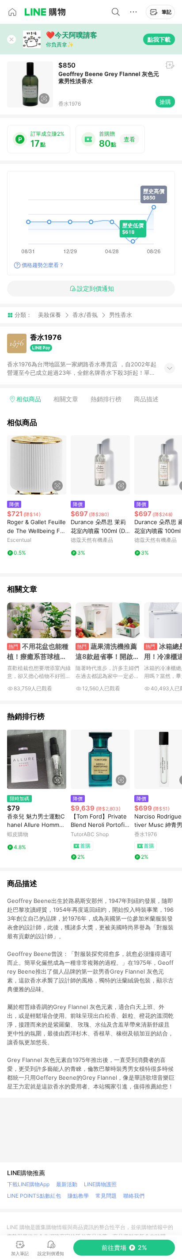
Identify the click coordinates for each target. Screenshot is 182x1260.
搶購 (165, 101)
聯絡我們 (133, 1195)
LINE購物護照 (100, 1184)
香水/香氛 (85, 314)
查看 (129, 139)
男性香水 (120, 315)
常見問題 (106, 1195)
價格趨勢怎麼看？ (43, 265)
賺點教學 (78, 1195)
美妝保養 (49, 314)
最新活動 (66, 1184)
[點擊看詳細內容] (36, 465)
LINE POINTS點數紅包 (34, 1195)
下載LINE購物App (28, 1184)
